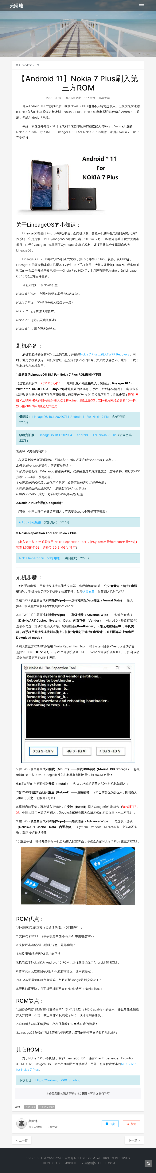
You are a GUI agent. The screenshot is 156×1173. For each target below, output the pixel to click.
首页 (18, 65)
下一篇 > (134, 1140)
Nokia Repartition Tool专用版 (39, 558)
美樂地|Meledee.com (99, 1163)
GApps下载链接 (30, 522)
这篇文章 (88, 591)
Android (27, 65)
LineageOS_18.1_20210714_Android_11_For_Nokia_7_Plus (71, 417)
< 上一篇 (22, 1140)
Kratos (58, 1163)
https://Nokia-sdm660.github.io (57, 1080)
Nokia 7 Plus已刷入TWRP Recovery (105, 354)
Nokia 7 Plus (47, 1106)
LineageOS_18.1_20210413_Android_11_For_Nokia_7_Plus (77, 435)
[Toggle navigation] (141, 6)
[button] (131, 1124)
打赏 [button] (111, 1124)
